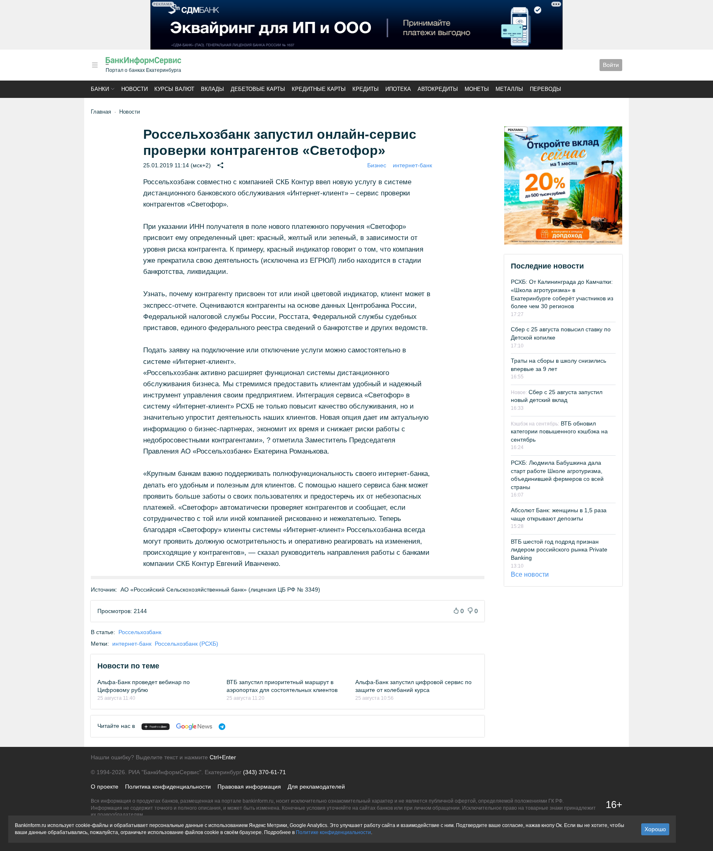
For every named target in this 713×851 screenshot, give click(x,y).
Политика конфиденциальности (168, 786)
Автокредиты (438, 89)
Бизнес (376, 165)
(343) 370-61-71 (264, 772)
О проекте (104, 786)
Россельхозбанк (139, 632)
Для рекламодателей (316, 786)
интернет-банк (412, 165)
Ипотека (398, 89)
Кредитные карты (319, 89)
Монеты (477, 89)
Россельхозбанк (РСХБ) (186, 643)
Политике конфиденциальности (333, 832)
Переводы (545, 89)
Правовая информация (249, 786)
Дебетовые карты (258, 89)
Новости (134, 89)
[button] (95, 65)
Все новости (530, 574)
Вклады (212, 89)
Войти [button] (611, 65)
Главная (101, 112)
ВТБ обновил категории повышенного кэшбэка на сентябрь (559, 431)
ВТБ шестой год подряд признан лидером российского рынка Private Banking (559, 549)
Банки (100, 89)
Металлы (509, 89)
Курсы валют (174, 89)
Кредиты (365, 89)
